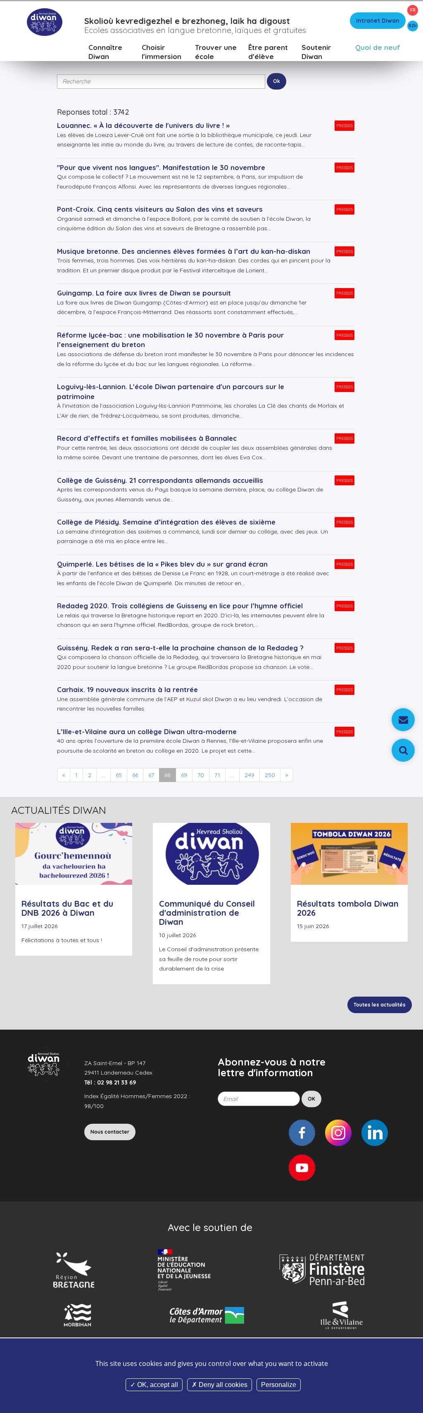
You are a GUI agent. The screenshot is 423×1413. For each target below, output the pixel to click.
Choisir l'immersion (161, 52)
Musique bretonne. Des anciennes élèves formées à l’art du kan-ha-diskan (183, 251)
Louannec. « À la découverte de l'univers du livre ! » (143, 125)
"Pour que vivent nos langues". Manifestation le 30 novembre (161, 167)
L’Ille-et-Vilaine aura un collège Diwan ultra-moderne (147, 731)
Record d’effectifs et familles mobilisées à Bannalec (147, 438)
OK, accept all (156, 1384)
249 (249, 775)
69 (184, 775)
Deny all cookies (222, 1384)
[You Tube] (302, 1167)
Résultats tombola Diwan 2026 (348, 908)
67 (151, 775)
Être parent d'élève (268, 52)
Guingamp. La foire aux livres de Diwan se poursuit (144, 292)
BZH (413, 25)
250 (270, 775)
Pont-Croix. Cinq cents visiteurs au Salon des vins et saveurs (160, 209)
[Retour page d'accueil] (44, 21)
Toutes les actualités (380, 1005)
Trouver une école (216, 52)
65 (119, 775)
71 (217, 775)
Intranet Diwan (377, 20)
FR (413, 10)
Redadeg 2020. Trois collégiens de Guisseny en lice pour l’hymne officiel (180, 605)
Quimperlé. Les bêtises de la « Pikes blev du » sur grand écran (162, 564)
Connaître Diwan (105, 52)
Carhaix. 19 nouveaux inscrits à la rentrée (127, 689)
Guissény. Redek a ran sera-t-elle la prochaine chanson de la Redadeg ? (180, 647)
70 (200, 775)
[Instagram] (338, 1133)
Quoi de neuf (377, 47)
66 (135, 775)
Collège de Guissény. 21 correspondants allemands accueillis (160, 480)
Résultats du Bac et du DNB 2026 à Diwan (67, 908)
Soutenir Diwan (316, 52)
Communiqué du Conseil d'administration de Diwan (207, 912)
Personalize (278, 1384)
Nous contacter (109, 1132)
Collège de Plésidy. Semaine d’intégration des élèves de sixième (166, 521)
